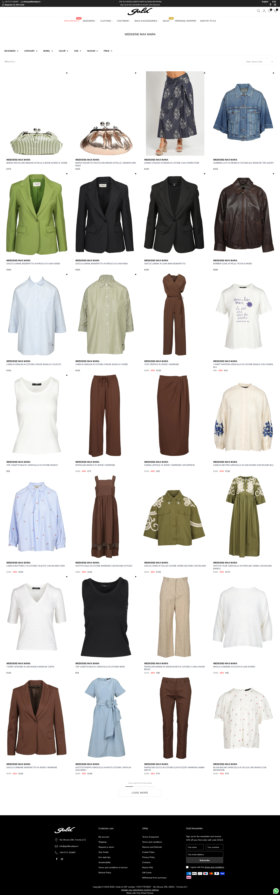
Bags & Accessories (146, 21)
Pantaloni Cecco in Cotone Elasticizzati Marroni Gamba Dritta (174, 768)
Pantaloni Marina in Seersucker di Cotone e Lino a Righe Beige (174, 668)
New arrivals (72, 20)
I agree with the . (207, 867)
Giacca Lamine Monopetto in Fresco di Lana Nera (101, 264)
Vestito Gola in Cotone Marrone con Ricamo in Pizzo (103, 566)
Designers (89, 21)
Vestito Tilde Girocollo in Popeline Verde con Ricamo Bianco (242, 567)
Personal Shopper (185, 21)
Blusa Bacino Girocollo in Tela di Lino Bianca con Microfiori (239, 768)
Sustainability (104, 862)
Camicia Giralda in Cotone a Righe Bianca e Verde (101, 364)
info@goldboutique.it (31, 2)
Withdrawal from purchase (154, 877)
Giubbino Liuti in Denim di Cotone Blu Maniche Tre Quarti (243, 163)
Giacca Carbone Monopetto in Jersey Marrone (31, 767)
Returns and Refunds (152, 847)
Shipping (102, 842)
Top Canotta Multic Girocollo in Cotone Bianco (32, 465)
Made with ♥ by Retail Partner (140, 893)
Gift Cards (20, 5)
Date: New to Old (254, 62)
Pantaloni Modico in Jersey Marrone (95, 465)
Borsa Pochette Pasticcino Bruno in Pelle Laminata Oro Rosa (105, 164)
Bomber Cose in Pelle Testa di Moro (232, 264)
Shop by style (208, 21)
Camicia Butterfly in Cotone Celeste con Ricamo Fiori (35, 566)
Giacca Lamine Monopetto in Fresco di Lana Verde (33, 264)
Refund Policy (104, 872)
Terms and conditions (152, 842)
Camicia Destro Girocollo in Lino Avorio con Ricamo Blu (243, 465)
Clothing (105, 21)
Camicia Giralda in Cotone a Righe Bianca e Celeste (33, 364)
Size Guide (103, 852)
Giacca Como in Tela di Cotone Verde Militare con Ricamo (175, 566)
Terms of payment (150, 837)
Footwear (123, 21)
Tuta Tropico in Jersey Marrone (161, 364)
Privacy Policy (148, 857)
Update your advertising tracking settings (140, 890)
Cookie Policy (148, 852)
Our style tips (104, 857)
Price (107, 51)
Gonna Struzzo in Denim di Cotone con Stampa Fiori (171, 163)
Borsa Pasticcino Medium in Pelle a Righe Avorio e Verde (36, 163)
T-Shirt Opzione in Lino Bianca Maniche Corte (30, 667)
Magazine (9, 5)
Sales (168, 20)
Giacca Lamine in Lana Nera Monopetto (165, 264)
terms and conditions (214, 867)
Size (76, 51)
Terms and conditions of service (113, 867)
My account (103, 837)
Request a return (106, 847)
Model (46, 51)
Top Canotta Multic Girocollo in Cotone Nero (100, 667)
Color (62, 51)
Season (91, 51)
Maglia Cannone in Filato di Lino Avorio (234, 667)
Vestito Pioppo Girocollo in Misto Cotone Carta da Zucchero (103, 768)
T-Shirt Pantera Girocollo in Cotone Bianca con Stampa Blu (243, 365)
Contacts (146, 862)
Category (29, 51)
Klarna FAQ (147, 867)
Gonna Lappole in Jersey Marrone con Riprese (169, 465)
